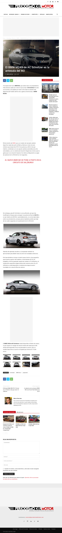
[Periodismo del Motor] (31, 8)
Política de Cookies (33, 529)
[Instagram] (50, 2)
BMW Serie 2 (18, 372)
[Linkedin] (53, 2)
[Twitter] (55, 2)
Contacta (53, 529)
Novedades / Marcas (13, 14)
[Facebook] (48, 2)
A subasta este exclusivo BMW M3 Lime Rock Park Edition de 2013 (32, 390)
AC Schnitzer (12, 372)
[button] (57, 14)
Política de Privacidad (23, 529)
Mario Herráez (10, 74)
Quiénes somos (47, 529)
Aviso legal (15, 529)
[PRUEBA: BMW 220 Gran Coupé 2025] (34, 419)
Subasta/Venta (49, 14)
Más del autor (20, 412)
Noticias (6, 14)
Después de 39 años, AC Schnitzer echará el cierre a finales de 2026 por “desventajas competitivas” (8, 427)
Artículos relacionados (9, 412)
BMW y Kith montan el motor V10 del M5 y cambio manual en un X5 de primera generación (54, 131)
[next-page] (6, 433)
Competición (35, 14)
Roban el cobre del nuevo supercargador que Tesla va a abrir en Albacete (50, 90)
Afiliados (40, 529)
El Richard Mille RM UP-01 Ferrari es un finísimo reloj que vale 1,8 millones (11, 390)
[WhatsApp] (11, 80)
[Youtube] (58, 2)
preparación (25, 372)
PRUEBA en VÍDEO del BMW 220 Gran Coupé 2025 (20, 426)
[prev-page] (4, 433)
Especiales (42, 14)
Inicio (4, 38)
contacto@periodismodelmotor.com (34, 517)
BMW (18, 38)
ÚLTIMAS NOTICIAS (47, 80)
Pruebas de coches (25, 14)
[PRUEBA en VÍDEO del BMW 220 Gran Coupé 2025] (21, 419)
